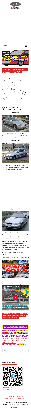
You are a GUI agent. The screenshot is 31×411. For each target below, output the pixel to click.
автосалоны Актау (20, 340)
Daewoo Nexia (6, 313)
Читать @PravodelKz (8, 390)
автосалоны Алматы (21, 338)
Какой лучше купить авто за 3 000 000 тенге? (15, 257)
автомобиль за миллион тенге (11, 317)
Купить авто (6, 52)
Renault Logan (24, 313)
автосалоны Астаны (8, 338)
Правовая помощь (10, 398)
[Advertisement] (15, 27)
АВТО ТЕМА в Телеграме (9, 388)
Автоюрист (20, 396)
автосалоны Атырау (8, 340)
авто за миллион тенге (19, 315)
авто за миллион (7, 315)
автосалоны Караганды (9, 342)
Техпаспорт (11, 396)
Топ (4, 55)
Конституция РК (22, 398)
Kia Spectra (15, 313)
